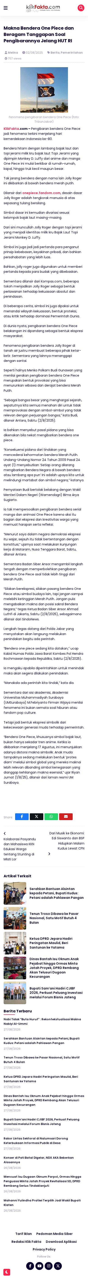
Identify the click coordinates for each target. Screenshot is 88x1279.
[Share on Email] (66, 816)
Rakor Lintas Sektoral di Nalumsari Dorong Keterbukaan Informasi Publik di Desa (36, 1141)
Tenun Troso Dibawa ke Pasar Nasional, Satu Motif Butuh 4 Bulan (54, 918)
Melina (13, 53)
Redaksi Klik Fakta (26, 1241)
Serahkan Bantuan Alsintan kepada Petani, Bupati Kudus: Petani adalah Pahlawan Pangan (57, 893)
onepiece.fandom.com (41, 193)
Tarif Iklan (23, 1234)
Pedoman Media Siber (54, 1234)
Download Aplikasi (61, 1241)
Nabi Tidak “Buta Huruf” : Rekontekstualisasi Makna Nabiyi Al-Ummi (42, 1021)
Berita (55, 53)
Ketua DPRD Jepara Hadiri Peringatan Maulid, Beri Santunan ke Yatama (51, 943)
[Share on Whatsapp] (51, 816)
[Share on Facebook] (22, 816)
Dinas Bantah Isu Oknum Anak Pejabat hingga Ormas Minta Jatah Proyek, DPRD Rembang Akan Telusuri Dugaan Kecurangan (54, 968)
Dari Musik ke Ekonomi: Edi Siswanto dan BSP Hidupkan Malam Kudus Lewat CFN (66, 841)
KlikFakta (11, 128)
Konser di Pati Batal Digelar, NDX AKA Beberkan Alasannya (39, 1160)
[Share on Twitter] (36, 816)
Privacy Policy (44, 1249)
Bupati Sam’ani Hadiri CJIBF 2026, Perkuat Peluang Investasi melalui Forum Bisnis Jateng (56, 992)
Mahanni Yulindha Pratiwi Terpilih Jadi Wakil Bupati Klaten (42, 1202)
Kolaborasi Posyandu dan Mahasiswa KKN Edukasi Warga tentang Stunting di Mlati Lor (20, 849)
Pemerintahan (72, 53)
